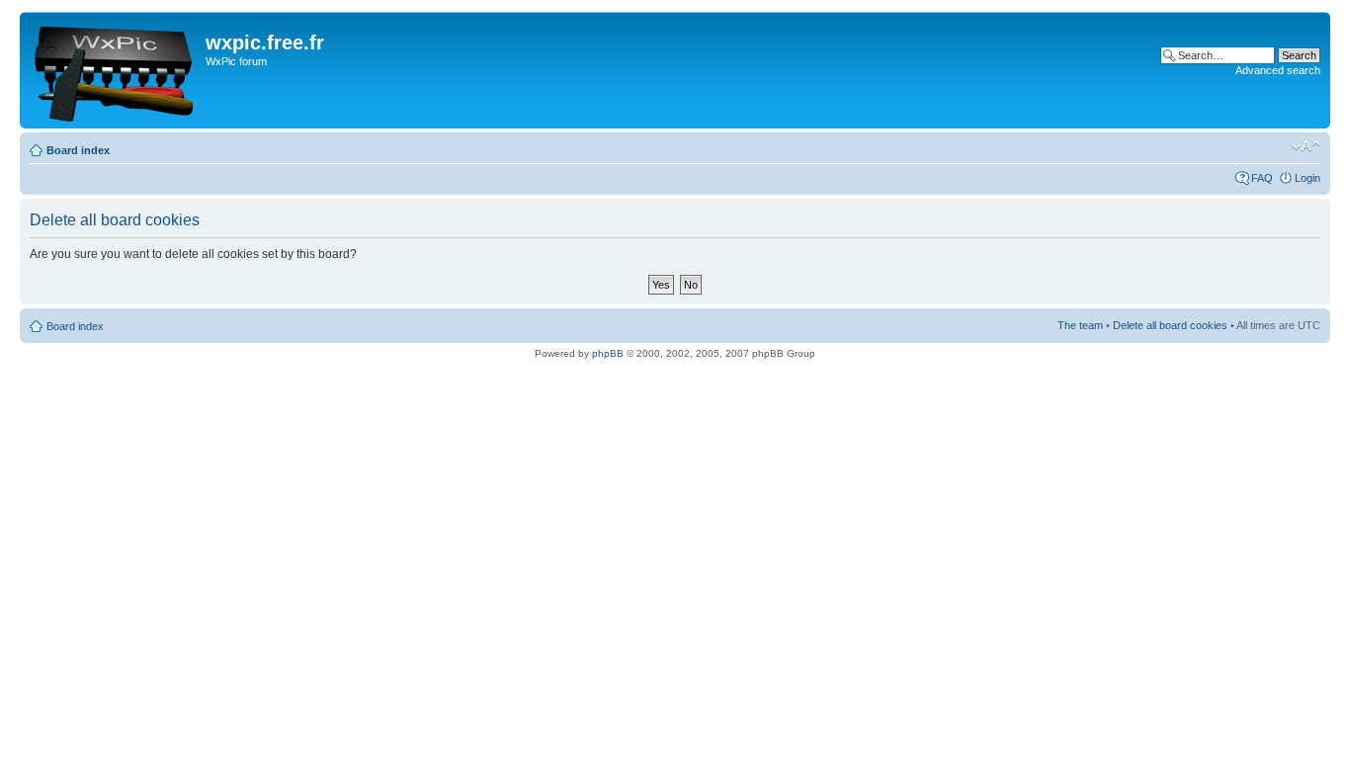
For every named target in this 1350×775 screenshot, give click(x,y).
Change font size (1306, 146)
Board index (78, 150)
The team (1080, 325)
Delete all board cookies (1170, 325)
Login (1307, 178)
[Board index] (115, 70)
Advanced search (1277, 70)
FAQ (1262, 178)
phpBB (608, 353)
